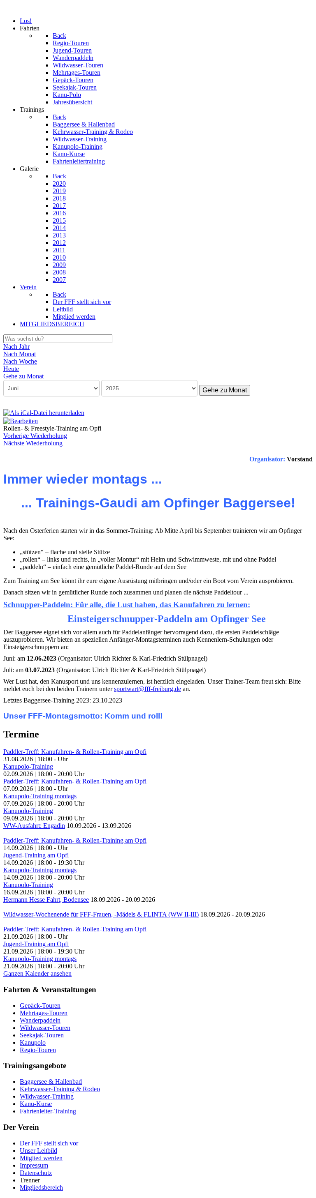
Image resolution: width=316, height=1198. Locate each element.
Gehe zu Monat (224, 390)
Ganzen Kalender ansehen (37, 973)
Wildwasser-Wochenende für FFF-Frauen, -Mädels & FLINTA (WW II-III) (101, 914)
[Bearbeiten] (20, 420)
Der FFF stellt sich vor (49, 1143)
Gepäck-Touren (40, 1005)
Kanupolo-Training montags (40, 796)
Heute (11, 368)
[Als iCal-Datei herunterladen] (43, 412)
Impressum (34, 1165)
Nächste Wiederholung (33, 443)
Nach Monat (19, 353)
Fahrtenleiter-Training (48, 1111)
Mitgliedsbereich (41, 1187)
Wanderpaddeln (40, 1020)
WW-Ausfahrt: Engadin (34, 825)
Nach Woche (20, 361)
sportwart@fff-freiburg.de (147, 688)
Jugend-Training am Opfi (36, 855)
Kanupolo (33, 1042)
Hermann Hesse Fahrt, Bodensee (46, 899)
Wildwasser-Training (47, 1096)
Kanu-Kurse (36, 1103)
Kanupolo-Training (28, 766)
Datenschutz (36, 1172)
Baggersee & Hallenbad (51, 1081)
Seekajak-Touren (42, 1035)
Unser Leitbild (38, 1150)
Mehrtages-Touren (43, 1012)
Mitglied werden (41, 1157)
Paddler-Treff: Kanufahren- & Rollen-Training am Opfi (74, 751)
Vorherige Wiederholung (35, 435)
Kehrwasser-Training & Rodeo (60, 1088)
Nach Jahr (16, 346)
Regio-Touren (38, 1049)
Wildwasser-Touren (45, 1027)
